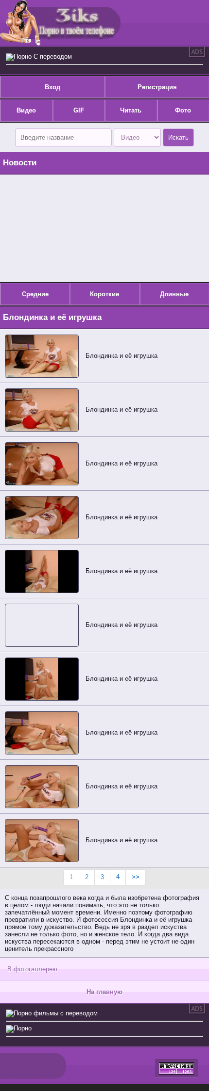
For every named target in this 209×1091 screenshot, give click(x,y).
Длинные (174, 294)
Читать (130, 110)
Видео (26, 110)
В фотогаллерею (32, 969)
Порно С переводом (43, 56)
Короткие (104, 294)
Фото (183, 110)
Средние (35, 294)
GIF (78, 110)
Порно (23, 1028)
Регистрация (157, 87)
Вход (52, 87)
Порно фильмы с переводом (56, 1013)
